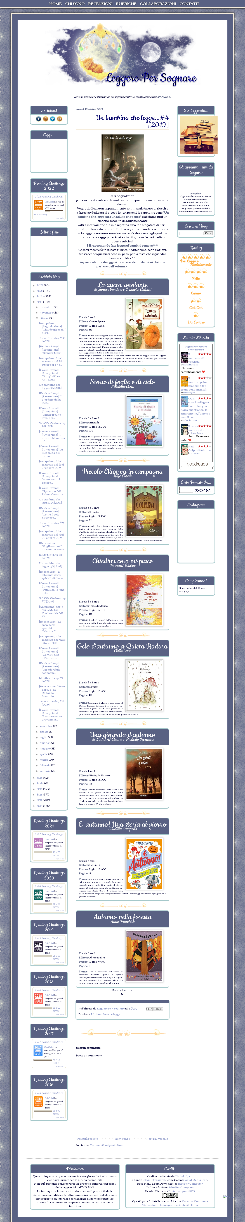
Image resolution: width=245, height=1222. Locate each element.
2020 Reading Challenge (49, 886)
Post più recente (87, 1138)
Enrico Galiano (197, 433)
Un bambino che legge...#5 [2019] (50, 386)
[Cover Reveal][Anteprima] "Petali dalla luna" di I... (52, 587)
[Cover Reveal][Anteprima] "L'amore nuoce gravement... (50, 714)
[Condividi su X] (154, 1009)
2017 (39, 783)
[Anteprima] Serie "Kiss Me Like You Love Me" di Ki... (51, 611)
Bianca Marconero (190, 364)
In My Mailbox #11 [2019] (50, 556)
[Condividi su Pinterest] (161, 1009)
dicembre (46, 306)
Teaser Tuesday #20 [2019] (52, 339)
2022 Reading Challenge (49, 196)
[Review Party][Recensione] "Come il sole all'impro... (49, 512)
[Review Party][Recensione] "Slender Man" (50, 349)
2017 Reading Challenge (49, 1041)
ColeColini (49, 201)
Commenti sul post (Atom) (107, 1144)
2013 (39, 805)
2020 (40, 296)
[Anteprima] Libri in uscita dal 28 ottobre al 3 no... (50, 361)
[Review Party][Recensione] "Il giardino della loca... (50, 397)
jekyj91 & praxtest (154, 1179)
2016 (39, 788)
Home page (122, 1138)
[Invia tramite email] (147, 1009)
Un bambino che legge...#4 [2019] (50, 501)
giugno (45, 742)
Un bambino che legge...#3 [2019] (50, 564)
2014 (39, 799)
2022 (40, 285)
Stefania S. (195, 453)
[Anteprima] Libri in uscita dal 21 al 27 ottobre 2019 (51, 464)
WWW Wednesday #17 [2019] (52, 600)
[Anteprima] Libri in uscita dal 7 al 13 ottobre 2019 (52, 639)
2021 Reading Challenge (49, 834)
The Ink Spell (183, 1175)
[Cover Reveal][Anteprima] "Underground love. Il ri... (50, 412)
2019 (39, 301)
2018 (39, 777)
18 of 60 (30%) (40, 215)
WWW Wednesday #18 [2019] (52, 424)
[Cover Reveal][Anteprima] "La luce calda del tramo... (51, 451)
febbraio (45, 764)
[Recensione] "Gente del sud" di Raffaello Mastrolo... (52, 691)
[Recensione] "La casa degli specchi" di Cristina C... (50, 626)
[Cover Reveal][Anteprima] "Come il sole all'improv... (49, 652)
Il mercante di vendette (196, 357)
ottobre (44, 317)
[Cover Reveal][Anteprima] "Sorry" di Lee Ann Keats (49, 374)
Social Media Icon (195, 1179)
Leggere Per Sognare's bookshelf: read (196, 347)
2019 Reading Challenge (49, 938)
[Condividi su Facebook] (157, 1009)
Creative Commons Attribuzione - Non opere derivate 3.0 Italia (175, 1202)
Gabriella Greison (190, 420)
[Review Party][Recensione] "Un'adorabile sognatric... (49, 667)
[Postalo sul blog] (151, 1009)
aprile (44, 753)
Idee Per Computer (190, 1183)
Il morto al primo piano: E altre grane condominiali (194, 383)
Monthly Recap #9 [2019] (51, 679)
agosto (44, 731)
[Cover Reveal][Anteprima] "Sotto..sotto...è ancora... (49, 477)
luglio (44, 736)
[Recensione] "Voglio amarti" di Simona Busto (51, 546)
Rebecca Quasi (189, 392)
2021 (39, 290)
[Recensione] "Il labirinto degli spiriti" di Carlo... (52, 574)
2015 (39, 794)
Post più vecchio (157, 1138)
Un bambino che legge (105, 1013)
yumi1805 (188, 1190)
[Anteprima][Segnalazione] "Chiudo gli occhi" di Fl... (52, 327)
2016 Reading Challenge (49, 1093)
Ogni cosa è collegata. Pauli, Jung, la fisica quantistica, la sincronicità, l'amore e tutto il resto (195, 408)
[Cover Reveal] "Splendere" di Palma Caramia (51, 490)
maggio (45, 748)
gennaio (45, 770)
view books (60, 218)
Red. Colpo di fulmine (199, 448)
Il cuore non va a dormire (199, 427)
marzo (44, 759)
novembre (46, 312)
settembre (46, 725)
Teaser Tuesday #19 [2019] (51, 524)
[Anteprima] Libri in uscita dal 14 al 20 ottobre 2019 (51, 534)
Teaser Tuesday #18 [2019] (51, 703)
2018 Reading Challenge (49, 990)
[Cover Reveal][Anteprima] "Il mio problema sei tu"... (52, 436)
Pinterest (174, 1190)
